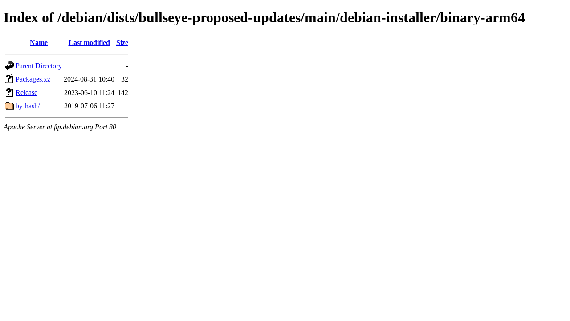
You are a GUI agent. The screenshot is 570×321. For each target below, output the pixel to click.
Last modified (89, 42)
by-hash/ (28, 106)
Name (39, 42)
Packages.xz (33, 79)
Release (26, 92)
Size (122, 42)
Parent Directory (39, 66)
